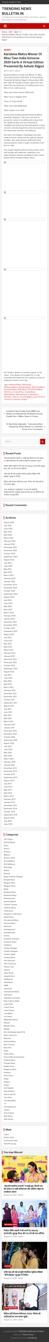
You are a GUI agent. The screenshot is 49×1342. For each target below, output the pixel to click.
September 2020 (10, 740)
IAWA (6, 985)
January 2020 (9, 765)
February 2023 (9, 653)
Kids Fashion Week (11, 1001)
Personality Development (14, 1057)
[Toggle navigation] (5, 26)
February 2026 (9, 541)
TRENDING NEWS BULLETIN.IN (30, 1331)
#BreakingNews (24, 387)
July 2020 (8, 746)
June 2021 (8, 712)
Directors (8, 399)
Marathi (7, 1023)
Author (6, 870)
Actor (6, 845)
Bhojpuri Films (9, 883)
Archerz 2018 (9, 858)
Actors (6, 849)
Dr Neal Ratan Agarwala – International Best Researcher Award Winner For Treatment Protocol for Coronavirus (25, 426)
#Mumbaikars (9, 394)
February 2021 (9, 724)
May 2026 (8, 532)
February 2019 (9, 799)
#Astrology (26, 385)
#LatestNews (29, 392)
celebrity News (10, 908)
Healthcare (8, 979)
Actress (42, 397)
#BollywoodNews (11, 387)
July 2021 (8, 709)
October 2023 (9, 628)
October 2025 (9, 553)
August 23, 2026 (10, 1237)
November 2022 (10, 662)
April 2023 (8, 647)
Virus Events (9, 1113)
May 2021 (8, 715)
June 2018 (8, 824)
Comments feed (10, 1140)
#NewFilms (34, 394)
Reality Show (9, 1066)
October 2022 (9, 665)
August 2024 (9, 597)
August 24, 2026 (10, 1195)
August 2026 (9, 522)
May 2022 (8, 681)
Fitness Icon (9, 967)
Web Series (8, 1119)
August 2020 (9, 743)
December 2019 (10, 768)
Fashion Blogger (10, 948)
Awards (7, 50)
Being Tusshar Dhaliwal (13, 877)
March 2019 (8, 796)
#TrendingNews (26, 397)
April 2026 (8, 535)
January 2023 (9, 656)
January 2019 (9, 802)
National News (10, 1041)
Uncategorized (10, 1107)
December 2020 (10, 731)
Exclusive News (10, 942)
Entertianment (9, 932)
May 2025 (8, 569)
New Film (7, 1048)
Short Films (8, 1076)
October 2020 (9, 737)
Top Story (8, 1097)
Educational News (11, 920)
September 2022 (10, 669)
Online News (9, 1054)
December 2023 (10, 622)
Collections (8, 911)
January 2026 (9, 544)
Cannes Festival (10, 904)
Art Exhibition (9, 861)
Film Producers (10, 964)
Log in (6, 1134)
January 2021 (9, 728)
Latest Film (8, 1004)
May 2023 (8, 644)
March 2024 (8, 613)
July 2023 (8, 637)
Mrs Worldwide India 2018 (14, 1032)
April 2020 (8, 756)
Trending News (10, 1100)
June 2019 (8, 787)
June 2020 (8, 749)
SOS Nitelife (9, 1088)
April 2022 (8, 684)
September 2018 (10, 815)
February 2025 (9, 578)
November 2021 (10, 697)
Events (6, 936)
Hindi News (8, 982)
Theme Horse (27, 1335)
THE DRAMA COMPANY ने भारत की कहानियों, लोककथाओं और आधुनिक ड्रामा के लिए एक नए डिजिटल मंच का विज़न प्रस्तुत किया (24, 492)
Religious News (10, 1069)
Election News (9, 923)
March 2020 (8, 759)
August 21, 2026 (10, 1320)
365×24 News (9, 842)
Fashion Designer (11, 951)
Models (7, 1029)
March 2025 (8, 575)
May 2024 (8, 606)
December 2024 (10, 585)
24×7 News (8, 839)
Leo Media (8, 1013)
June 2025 (8, 566)
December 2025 (10, 547)
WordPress (32, 1338)
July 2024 (8, 600)
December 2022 (10, 659)
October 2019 (9, 774)
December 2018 (10, 805)
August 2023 (9, 634)
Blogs (6, 889)
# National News (14, 385)
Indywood (8, 988)
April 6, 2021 (9, 71)
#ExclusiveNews (10, 389)
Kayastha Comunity (12, 998)
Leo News (8, 1016)
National (7, 1038)
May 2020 (8, 752)
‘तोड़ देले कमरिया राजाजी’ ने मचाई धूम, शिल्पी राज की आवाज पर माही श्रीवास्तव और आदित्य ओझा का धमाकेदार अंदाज (24, 1189)
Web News (8, 1116)
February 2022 (9, 690)
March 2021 (8, 721)
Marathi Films (9, 1026)
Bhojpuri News (10, 886)
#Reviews (8, 397)
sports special (9, 1094)
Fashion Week (9, 954)
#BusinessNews (38, 387)
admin (17, 71)
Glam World (8, 973)
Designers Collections (13, 914)
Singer (6, 1079)
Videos (7, 1110)
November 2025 (10, 550)
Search (42, 441)
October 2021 (9, 700)
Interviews (8, 995)
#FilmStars (8, 392)
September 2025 (10, 557)
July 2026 (8, 525)
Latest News (9, 1010)
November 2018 (10, 808)
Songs (6, 1085)
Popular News (9, 1063)
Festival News (9, 957)
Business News (10, 895)
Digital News (9, 917)
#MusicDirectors (22, 394)
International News (11, 992)
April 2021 (8, 718)
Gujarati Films (9, 976)
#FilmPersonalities (35, 389)
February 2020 (9, 762)
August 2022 (9, 672)
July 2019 (8, 784)
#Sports (15, 397)
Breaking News (10, 892)
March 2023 (8, 650)
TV (5, 1104)
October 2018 (9, 812)
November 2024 (10, 588)
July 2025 (8, 563)
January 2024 (9, 619)
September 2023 (10, 631)
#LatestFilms (18, 392)
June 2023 (8, 641)
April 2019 (8, 793)
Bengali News (9, 880)
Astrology (8, 867)
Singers (24, 399)
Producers (16, 399)
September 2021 (10, 703)
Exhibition (8, 945)
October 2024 (9, 591)
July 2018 (8, 821)
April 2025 (8, 572)
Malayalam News (11, 1020)
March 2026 (8, 538)
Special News (9, 1091)
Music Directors (10, 1035)
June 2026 (8, 529)
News (6, 1051)
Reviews (7, 1072)
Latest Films (9, 1007)
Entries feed (9, 1137)
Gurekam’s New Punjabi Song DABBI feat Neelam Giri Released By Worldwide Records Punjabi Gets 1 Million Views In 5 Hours (24, 413)
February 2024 (9, 616)
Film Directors (9, 960)
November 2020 (10, 734)
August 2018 (9, 818)
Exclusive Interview (11, 939)
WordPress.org (10, 1144)
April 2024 (8, 609)
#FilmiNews (22, 389)
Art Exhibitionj (9, 864)
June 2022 (8, 678)
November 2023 (10, 625)
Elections (7, 926)
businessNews (10, 901)
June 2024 (8, 603)
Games (7, 970)
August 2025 (9, 560)
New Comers (9, 1044)
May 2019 (8, 790)
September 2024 (10, 594)
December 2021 (10, 693)
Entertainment (9, 929)
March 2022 (8, 687)
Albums (7, 855)
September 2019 (10, 777)
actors (35, 397)
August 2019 (9, 780)
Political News (9, 1060)
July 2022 (8, 675)
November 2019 (10, 771)
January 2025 (9, 581)
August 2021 (9, 706)
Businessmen (9, 898)
